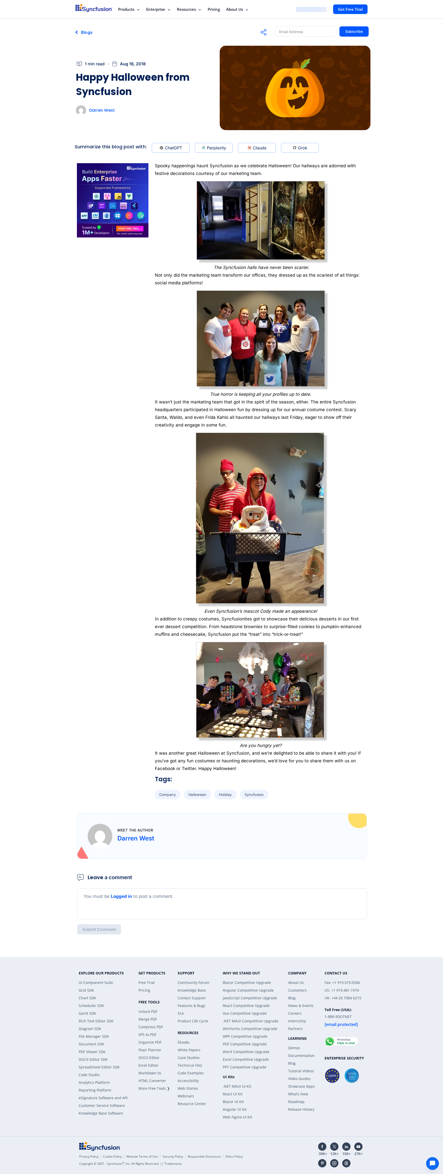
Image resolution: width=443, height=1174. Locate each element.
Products (126, 9)
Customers (297, 990)
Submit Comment (99, 929)
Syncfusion (254, 794)
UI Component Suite (96, 982)
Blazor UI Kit (233, 1101)
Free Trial (146, 982)
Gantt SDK (87, 1013)
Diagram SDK (90, 1028)
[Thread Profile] (346, 1163)
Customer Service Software (102, 1105)
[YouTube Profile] (358, 1146)
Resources (186, 9)
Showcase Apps (301, 1086)
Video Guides (299, 1078)
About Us (234, 9)
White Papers (189, 1049)
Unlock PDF (147, 1011)
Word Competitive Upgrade (246, 1051)
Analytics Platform (94, 1082)
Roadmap (296, 1101)
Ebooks (184, 1042)
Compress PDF (150, 1026)
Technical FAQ (190, 1065)
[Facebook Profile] (322, 1146)
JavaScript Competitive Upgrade (250, 997)
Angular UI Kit (235, 1109)
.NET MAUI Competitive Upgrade (250, 1021)
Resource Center (192, 1103)
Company (167, 794)
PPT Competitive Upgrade (244, 1067)
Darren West (102, 110)
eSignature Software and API (103, 1097)
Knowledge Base (192, 990)
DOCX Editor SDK (93, 1059)
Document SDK (91, 1044)
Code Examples (191, 1073)
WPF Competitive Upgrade (245, 1036)
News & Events (301, 1005)
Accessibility (188, 1080)
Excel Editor (148, 1065)
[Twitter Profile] (334, 1146)
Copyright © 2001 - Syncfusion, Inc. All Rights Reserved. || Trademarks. (131, 1163)
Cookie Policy (112, 1156)
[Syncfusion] (99, 1146)
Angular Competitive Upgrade (248, 990)
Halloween (197, 794)
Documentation (301, 1055)
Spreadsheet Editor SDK (99, 1067)
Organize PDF (150, 1042)
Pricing (214, 9)
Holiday (225, 794)
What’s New (298, 1094)
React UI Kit (233, 1094)
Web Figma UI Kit (237, 1117)
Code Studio (89, 1074)
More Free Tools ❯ (154, 1088)
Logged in (121, 896)
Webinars (186, 1096)
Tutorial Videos (301, 1070)
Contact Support (192, 997)
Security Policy (173, 1156)
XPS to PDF (147, 1034)
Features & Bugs (192, 1005)
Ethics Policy (234, 1156)
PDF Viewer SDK (92, 1051)
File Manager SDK (94, 1036)
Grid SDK (86, 990)
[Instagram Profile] (334, 1163)
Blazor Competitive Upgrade (247, 982)
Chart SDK (87, 997)
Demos (294, 1047)
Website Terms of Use (142, 1156)
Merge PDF (147, 1019)
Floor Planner (149, 1049)
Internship (297, 1021)
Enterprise (155, 9)
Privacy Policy (88, 1156)
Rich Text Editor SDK (96, 1021)
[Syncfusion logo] (94, 8)
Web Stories (188, 1088)
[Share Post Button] (263, 32)
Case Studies (189, 1057)
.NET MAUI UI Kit (237, 1086)
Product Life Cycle (193, 1021)
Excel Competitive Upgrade (246, 1059)
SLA (181, 1013)
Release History (301, 1109)
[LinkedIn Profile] (346, 1146)
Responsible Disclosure (204, 1156)
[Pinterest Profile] (322, 1163)
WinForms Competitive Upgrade (250, 1028)
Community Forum (193, 982)
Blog (292, 997)
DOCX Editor (148, 1057)
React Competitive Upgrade (246, 1005)
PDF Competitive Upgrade (245, 1044)
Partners (295, 1028)
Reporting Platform (95, 1090)
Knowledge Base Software (101, 1113)
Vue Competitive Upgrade (245, 1013)
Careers (294, 1013)
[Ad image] (112, 200)
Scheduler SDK (91, 1005)
